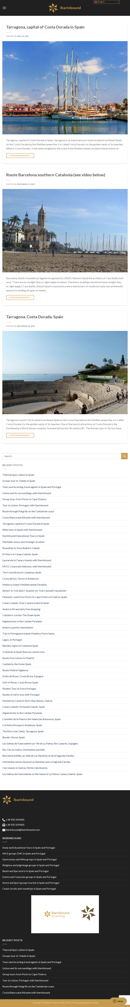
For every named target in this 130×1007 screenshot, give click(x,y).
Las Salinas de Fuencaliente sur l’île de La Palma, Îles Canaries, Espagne (40, 743)
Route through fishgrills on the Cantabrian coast (28, 511)
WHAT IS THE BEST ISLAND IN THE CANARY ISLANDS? (34, 590)
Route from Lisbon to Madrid (18, 657)
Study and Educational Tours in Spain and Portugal (28, 847)
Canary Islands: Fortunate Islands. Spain (23, 706)
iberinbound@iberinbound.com (22, 829)
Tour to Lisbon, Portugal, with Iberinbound (25, 505)
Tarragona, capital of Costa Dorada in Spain (45, 27)
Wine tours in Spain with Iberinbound (22, 529)
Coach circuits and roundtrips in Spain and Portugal (29, 888)
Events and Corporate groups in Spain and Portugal (29, 876)
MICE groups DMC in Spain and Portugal (23, 853)
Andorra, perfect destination (17, 627)
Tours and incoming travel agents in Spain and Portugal (31, 486)
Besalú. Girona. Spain (13, 737)
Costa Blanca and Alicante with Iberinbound (26, 517)
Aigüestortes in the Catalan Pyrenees (22, 621)
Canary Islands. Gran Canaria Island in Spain (25, 602)
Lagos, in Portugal (12, 639)
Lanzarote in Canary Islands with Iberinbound (26, 560)
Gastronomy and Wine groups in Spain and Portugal (29, 859)
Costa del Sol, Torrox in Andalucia (20, 578)
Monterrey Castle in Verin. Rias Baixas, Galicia (27, 700)
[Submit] (124, 456)
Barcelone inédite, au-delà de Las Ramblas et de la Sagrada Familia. (38, 755)
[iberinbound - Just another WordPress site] (65, 8)
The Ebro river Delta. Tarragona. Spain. (23, 731)
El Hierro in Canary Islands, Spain (20, 554)
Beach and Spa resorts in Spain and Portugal (25, 871)
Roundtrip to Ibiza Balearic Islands (21, 547)
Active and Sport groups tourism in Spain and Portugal (30, 882)
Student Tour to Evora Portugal (19, 688)
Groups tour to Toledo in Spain (18, 480)
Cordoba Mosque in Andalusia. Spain (22, 725)
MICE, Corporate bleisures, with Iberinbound (26, 566)
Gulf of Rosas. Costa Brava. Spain (20, 682)
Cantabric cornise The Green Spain (21, 615)
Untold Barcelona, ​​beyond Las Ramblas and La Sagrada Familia (36, 761)
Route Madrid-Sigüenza (15, 670)
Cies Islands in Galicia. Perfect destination (25, 767)
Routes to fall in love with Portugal (20, 694)
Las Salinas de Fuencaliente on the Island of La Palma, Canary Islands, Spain (42, 773)
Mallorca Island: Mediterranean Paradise (24, 584)
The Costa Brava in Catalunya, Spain (21, 572)
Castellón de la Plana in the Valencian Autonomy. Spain (31, 719)
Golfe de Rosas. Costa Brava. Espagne (22, 676)
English (101, 2)
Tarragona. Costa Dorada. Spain (34, 316)
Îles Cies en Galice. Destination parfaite (23, 749)
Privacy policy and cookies (85, 1002)
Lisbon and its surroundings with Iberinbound (26, 493)
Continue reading (20, 155)
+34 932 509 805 (14, 819)
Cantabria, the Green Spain (16, 663)
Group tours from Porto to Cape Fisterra (24, 499)
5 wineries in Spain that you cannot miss (23, 651)
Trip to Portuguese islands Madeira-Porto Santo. (28, 633)
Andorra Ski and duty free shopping (21, 609)
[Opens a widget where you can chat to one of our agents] (118, 1001)
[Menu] (4, 8)
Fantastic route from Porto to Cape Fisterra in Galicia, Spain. (34, 596)
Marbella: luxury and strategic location (23, 541)
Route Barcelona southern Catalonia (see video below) (55, 174)
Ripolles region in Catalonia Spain (20, 645)
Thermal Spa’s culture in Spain (18, 474)
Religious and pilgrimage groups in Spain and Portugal (30, 865)
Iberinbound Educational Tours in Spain (23, 535)
